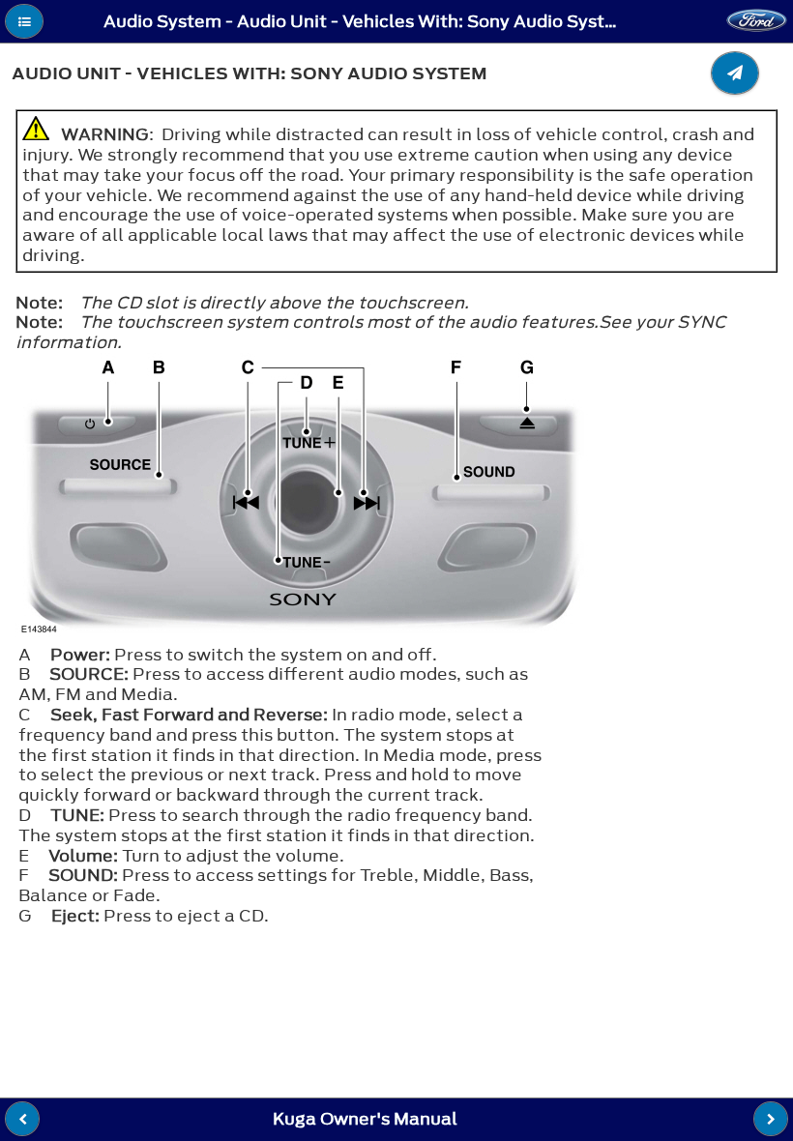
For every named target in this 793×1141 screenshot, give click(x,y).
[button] (24, 21)
